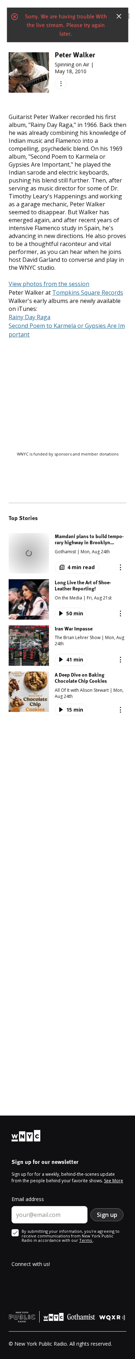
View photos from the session (49, 284)
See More (113, 1181)
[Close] (119, 16)
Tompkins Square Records (87, 292)
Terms (86, 1240)
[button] (67, 553)
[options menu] (61, 83)
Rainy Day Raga (29, 317)
